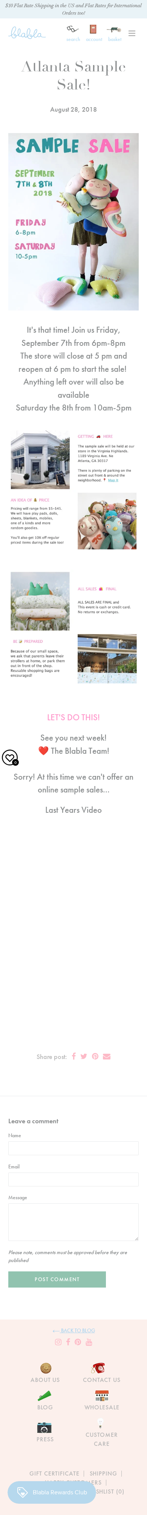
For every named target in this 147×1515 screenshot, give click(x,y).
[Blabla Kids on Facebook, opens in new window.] (68, 1342)
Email (14, 1166)
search (73, 39)
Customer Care (102, 1439)
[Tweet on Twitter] (83, 1056)
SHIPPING (103, 1473)
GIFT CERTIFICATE (54, 1473)
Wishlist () (106, 1491)
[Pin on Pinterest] (95, 1056)
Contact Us (102, 1380)
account (94, 39)
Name (14, 1135)
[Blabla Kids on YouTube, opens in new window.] (89, 1342)
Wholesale (101, 1407)
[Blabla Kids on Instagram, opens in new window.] (58, 1342)
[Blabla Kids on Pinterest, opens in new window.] (78, 1342)
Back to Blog (77, 1330)
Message (17, 1197)
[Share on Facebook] (74, 1056)
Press (45, 1439)
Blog (45, 1407)
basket (114, 39)
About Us (45, 1380)
